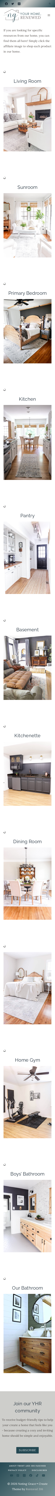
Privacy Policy (17, 1470)
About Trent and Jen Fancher (27, 1466)
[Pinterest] (18, 1475)
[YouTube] (11, 1475)
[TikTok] (37, 1475)
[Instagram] (19, 3)
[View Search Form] (49, 3)
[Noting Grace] (23, 15)
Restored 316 (34, 1489)
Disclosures (39, 1470)
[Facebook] (6, 3)
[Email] (43, 1475)
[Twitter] (13, 3)
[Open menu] (48, 15)
